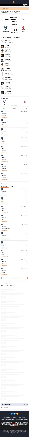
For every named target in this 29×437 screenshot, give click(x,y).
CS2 (6, 4)
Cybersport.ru (11, 435)
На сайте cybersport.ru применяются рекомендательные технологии (14, 419)
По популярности (9, 285)
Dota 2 (2, 4)
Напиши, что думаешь (7, 404)
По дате (2, 285)
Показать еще (14, 278)
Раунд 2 (14, 24)
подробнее (14, 423)
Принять (14, 427)
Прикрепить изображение (24, 405)
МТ (10, 4)
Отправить (27, 405)
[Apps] (22, 2)
